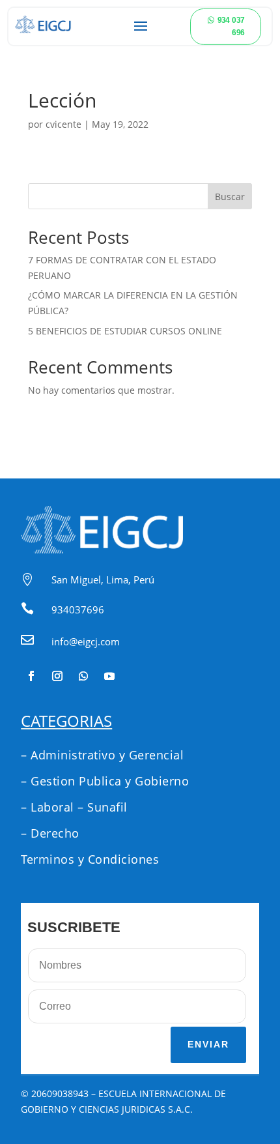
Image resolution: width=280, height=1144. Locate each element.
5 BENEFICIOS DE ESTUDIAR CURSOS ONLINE (125, 331)
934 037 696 (230, 26)
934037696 (77, 609)
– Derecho (50, 833)
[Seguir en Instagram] (57, 676)
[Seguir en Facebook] (31, 676)
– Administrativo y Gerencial (102, 755)
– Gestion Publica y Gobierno (105, 781)
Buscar (230, 196)
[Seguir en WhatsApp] (83, 676)
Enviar (208, 1044)
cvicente (63, 124)
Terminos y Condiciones (90, 859)
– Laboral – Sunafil (74, 807)
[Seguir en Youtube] (109, 676)
